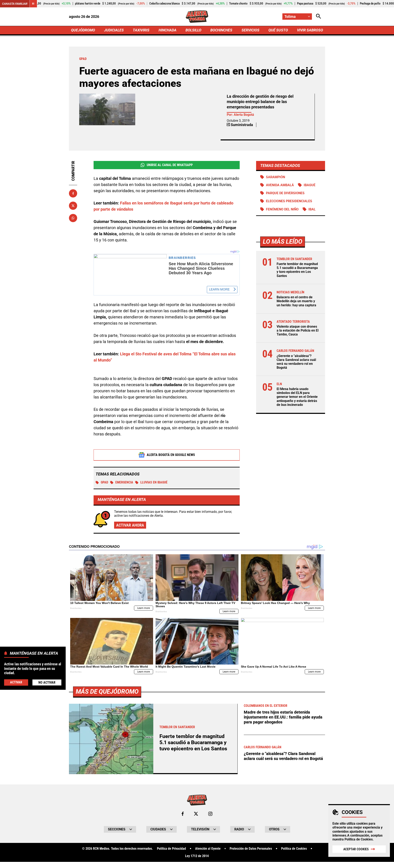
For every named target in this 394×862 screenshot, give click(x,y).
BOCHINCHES (221, 30)
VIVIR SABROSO (310, 30)
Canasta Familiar (14, 3)
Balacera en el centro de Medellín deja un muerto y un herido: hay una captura (296, 301)
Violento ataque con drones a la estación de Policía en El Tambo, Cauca (297, 330)
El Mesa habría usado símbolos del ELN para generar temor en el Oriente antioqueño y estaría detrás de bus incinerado (297, 397)
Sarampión (275, 177)
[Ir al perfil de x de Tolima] (196, 814)
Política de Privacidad (171, 848)
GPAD (104, 482)
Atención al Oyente (208, 848)
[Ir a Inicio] (197, 16)
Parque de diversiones (285, 193)
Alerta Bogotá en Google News (171, 455)
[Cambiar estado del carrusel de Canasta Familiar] (33, 3)
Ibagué (309, 185)
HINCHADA (167, 30)
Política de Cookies (359, 839)
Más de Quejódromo (107, 691)
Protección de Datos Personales (251, 848)
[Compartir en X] (73, 206)
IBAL (312, 209)
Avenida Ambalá (280, 185)
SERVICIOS (250, 30)
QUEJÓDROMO (83, 30)
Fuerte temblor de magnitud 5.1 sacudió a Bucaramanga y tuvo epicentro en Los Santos (297, 270)
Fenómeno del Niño (282, 209)
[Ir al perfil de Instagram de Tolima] (210, 814)
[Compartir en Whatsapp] (73, 218)
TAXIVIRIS (141, 30)
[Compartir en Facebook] (73, 193)
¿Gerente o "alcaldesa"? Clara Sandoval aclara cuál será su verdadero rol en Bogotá (296, 362)
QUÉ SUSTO (278, 30)
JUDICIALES (114, 30)
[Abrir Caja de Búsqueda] (318, 16)
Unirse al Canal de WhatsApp (170, 165)
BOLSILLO (193, 30)
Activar (16, 682)
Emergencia (124, 482)
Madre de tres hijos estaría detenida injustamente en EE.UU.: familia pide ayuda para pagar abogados (283, 717)
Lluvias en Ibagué (153, 482)
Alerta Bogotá (244, 115)
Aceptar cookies (356, 849)
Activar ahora (130, 525)
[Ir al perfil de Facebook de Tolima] (183, 814)
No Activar (46, 682)
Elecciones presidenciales (289, 201)
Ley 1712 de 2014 (197, 856)
